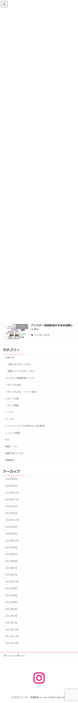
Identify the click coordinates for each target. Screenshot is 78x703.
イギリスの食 (12, 398)
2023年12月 (12, 540)
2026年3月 (11, 479)
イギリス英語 (12, 405)
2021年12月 (12, 629)
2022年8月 (11, 588)
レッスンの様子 (13, 432)
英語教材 (9, 460)
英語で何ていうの (14, 453)
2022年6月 (11, 595)
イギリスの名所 (13, 384)
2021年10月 (12, 643)
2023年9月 (11, 547)
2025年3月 (11, 513)
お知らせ (9, 357)
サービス (9, 419)
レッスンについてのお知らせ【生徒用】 (25, 425)
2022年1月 (11, 622)
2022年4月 (11, 602)
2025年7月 (11, 506)
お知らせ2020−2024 (19, 364)
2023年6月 (11, 554)
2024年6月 (11, 526)
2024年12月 (12, 520)
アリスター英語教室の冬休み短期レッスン (52, 327)
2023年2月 (11, 568)
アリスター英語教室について (20, 378)
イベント (9, 412)
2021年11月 (12, 636)
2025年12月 (12, 492)
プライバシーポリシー (14, 655)
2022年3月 (11, 609)
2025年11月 (12, 499)
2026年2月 (11, 485)
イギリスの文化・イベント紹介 (21, 391)
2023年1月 (11, 574)
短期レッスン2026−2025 (21, 371)
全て (7, 439)
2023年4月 (11, 561)
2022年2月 (11, 616)
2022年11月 (12, 581)
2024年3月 (11, 533)
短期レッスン (12, 446)
